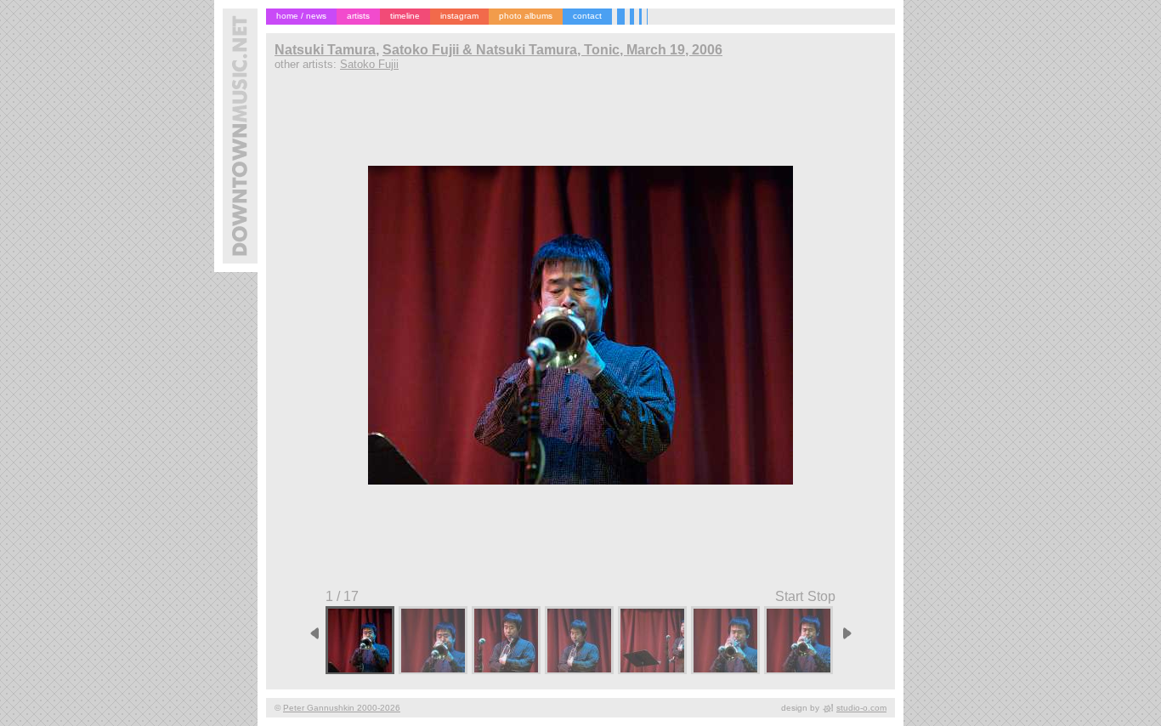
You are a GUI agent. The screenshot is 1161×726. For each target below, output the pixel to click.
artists (358, 15)
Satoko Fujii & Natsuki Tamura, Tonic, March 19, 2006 (552, 50)
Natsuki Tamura (325, 50)
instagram (459, 15)
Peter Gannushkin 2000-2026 (341, 707)
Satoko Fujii (369, 64)
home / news (301, 15)
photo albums (525, 15)
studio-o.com (861, 707)
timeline (405, 15)
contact (587, 15)
